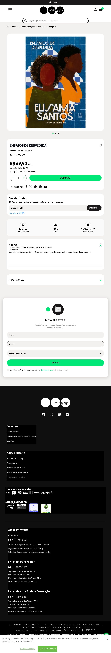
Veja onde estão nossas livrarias (21, 436)
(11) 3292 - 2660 (19, 539)
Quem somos (13, 431)
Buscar (26, 20)
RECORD (21, 155)
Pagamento (12, 463)
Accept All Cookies (47, 649)
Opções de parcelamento (24, 172)
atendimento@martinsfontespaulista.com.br (26, 544)
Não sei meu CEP (15, 213)
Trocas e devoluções (16, 467)
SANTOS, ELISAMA (24, 151)
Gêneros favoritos (17, 353)
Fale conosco (14, 535)
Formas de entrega (15, 458)
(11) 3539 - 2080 (19, 596)
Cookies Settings (27, 649)
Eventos (10, 440)
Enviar (55, 363)
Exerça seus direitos (16, 477)
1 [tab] (53, 133)
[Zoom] (55, 82)
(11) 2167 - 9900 (19, 567)
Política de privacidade (17, 472)
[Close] (107, 639)
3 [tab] (58, 133)
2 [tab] (55, 133)
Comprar (65, 178)
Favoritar (100, 145)
